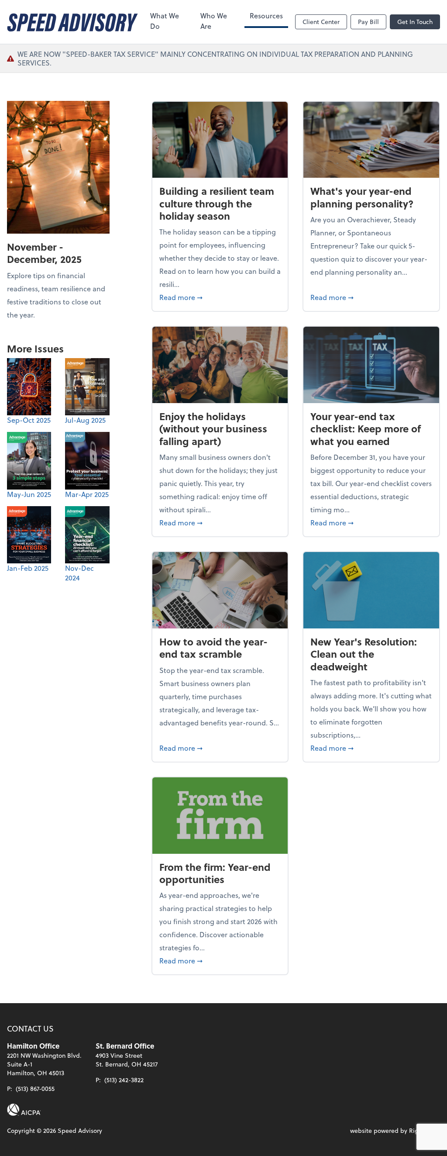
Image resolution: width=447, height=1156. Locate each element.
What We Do (164, 20)
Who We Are (213, 20)
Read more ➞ (220, 297)
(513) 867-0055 (35, 1088)
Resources (266, 15)
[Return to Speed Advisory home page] (72, 22)
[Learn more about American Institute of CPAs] (24, 1110)
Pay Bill (368, 21)
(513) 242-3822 (124, 1079)
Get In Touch (415, 21)
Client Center (321, 21)
